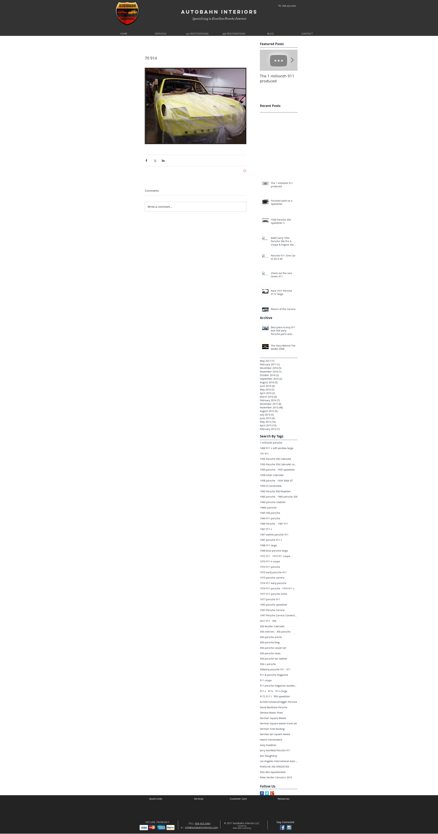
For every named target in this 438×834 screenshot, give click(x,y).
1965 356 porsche (270, 512)
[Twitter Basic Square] (267, 793)
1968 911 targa (268, 545)
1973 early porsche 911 (273, 572)
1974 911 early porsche (273, 583)
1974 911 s (288, 588)
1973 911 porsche (270, 566)
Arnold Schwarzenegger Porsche (278, 701)
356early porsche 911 (272, 669)
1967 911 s (266, 529)
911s (270, 691)
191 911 (264, 453)
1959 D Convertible (271, 485)
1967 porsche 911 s (271, 539)
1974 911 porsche (270, 588)
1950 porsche (267, 469)
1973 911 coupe (281, 556)
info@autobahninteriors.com (201, 827)
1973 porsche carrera (272, 577)
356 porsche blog (270, 642)
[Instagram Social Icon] (289, 827)
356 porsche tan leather (273, 658)
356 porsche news (270, 653)
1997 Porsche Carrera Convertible (279, 615)
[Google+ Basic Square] (272, 793)
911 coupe (266, 680)
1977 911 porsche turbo (273, 593)
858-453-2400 (202, 823)
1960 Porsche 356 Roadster (275, 491)
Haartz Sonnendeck (271, 739)
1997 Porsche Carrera (272, 610)
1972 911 (265, 556)
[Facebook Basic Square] (262, 793)
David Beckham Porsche (273, 707)
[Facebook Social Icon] (282, 827)
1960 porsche (267, 496)
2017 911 (265, 620)
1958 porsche (267, 480)
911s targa (281, 691)
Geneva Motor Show (271, 712)
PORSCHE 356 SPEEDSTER (274, 766)
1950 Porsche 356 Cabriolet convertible (279, 464)
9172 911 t (266, 696)
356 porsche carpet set (273, 647)
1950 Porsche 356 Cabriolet (275, 458)
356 (274, 620)
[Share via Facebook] (146, 160)
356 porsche (283, 631)
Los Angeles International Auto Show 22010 (279, 761)
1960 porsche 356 (287, 496)
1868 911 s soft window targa (276, 448)
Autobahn (200, 12)
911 (288, 669)
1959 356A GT (285, 480)
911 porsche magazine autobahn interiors (279, 685)
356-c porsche (268, 664)
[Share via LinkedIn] (163, 160)
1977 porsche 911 (270, 599)
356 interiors (267, 631)
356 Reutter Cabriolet (272, 626)
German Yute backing (272, 728)
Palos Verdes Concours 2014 (276, 777)
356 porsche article (271, 637)
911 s (263, 691)
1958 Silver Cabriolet (272, 475)
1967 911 (283, 523)
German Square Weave (273, 718)
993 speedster (282, 696)
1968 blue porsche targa (274, 550)
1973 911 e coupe (270, 561)
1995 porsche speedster (273, 604)
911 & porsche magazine (274, 674)
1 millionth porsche (271, 442)
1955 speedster (286, 469)
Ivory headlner (268, 745)
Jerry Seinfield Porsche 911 (275, 750)
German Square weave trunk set (278, 723)
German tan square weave (275, 734)
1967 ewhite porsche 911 (274, 534)
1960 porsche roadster (273, 502)
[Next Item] (292, 60)
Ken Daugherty (268, 755)
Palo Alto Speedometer (273, 772)
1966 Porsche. (268, 523)
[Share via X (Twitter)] (154, 160)
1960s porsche (268, 507)
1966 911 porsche (270, 518)
